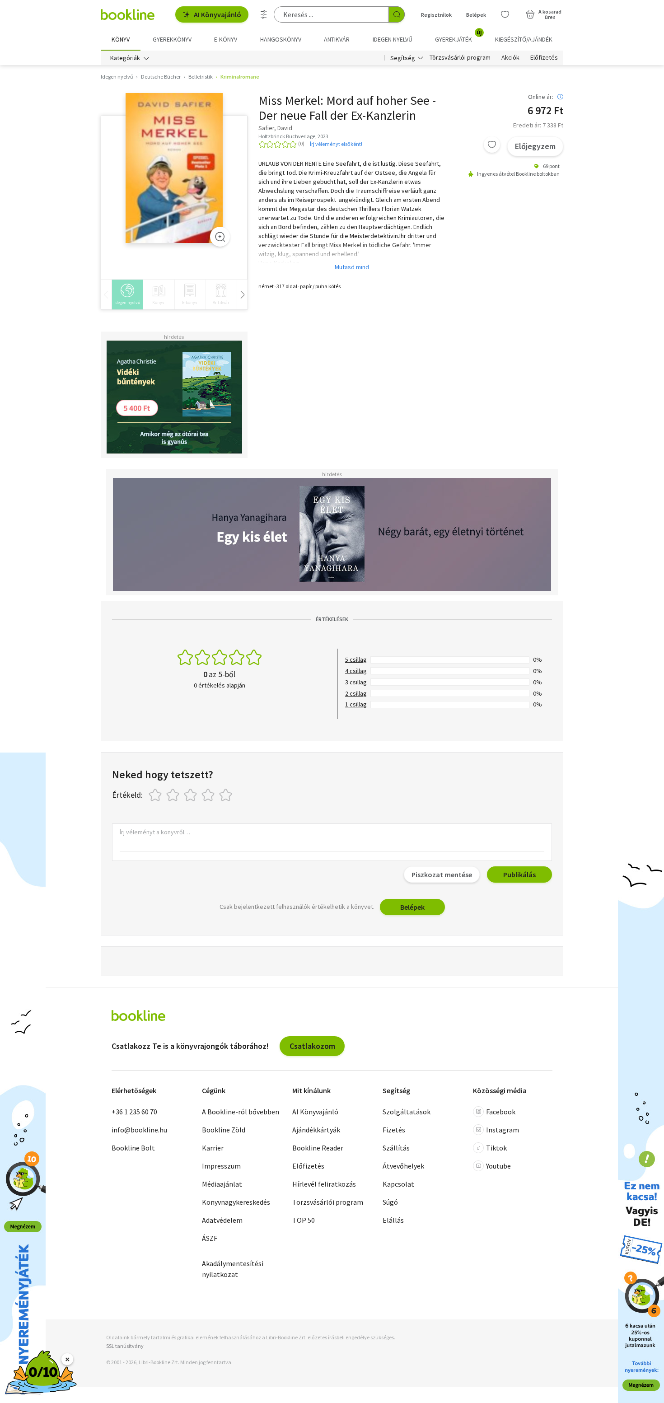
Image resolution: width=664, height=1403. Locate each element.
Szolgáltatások (406, 1111)
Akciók (510, 57)
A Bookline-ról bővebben (240, 1111)
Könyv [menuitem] (121, 39)
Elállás (393, 1220)
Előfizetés (544, 57)
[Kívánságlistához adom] (492, 144)
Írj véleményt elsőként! (336, 143)
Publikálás (519, 874)
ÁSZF (209, 1238)
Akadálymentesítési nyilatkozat (232, 1269)
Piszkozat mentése (441, 874)
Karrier (213, 1147)
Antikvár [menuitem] (337, 39)
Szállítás (396, 1147)
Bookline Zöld (223, 1129)
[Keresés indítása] (396, 14)
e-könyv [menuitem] (225, 39)
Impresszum (221, 1165)
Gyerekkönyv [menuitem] (172, 39)
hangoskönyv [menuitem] (280, 39)
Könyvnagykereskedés (236, 1202)
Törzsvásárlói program (460, 57)
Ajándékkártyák (316, 1129)
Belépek (476, 14)
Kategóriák (125, 58)
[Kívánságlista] (505, 14)
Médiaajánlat (222, 1183)
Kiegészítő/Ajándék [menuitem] (523, 39)
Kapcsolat (398, 1183)
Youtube (498, 1165)
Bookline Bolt (133, 1147)
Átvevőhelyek (403, 1165)
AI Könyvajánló (217, 14)
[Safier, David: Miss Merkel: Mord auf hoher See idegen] (174, 168)
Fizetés (394, 1129)
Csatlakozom (312, 1046)
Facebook (500, 1111)
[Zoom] (220, 237)
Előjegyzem (535, 146)
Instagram (502, 1129)
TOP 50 (303, 1220)
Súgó (390, 1202)
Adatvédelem (222, 1220)
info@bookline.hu (139, 1129)
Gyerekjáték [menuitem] (458, 36)
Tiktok (496, 1147)
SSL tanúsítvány (125, 1345)
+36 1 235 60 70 (134, 1111)
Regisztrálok (436, 14)
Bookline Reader (317, 1147)
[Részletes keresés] (264, 14)
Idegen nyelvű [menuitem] (392, 39)
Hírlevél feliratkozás (324, 1183)
